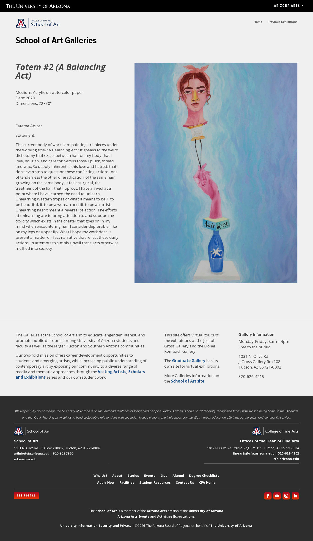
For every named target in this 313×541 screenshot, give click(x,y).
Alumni (178, 476)
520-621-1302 (288, 453)
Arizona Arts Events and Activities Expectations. (156, 516)
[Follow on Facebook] (268, 495)
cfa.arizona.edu (286, 459)
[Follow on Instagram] (286, 495)
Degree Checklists (204, 476)
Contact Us (185, 483)
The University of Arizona (231, 525)
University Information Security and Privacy (96, 525)
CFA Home (207, 483)
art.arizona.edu (25, 459)
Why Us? (100, 476)
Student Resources (155, 483)
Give (163, 476)
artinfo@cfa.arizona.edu (31, 453)
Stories (133, 476)
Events (149, 476)
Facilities (127, 483)
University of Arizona (206, 511)
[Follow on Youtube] (277, 495)
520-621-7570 (63, 453)
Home (258, 22)
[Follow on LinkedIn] (295, 495)
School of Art (106, 511)
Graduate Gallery (188, 360)
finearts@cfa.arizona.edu (254, 453)
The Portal (26, 495)
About (117, 476)
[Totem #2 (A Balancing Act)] (216, 283)
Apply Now (106, 483)
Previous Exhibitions (282, 22)
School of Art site (187, 381)
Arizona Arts (287, 6)
